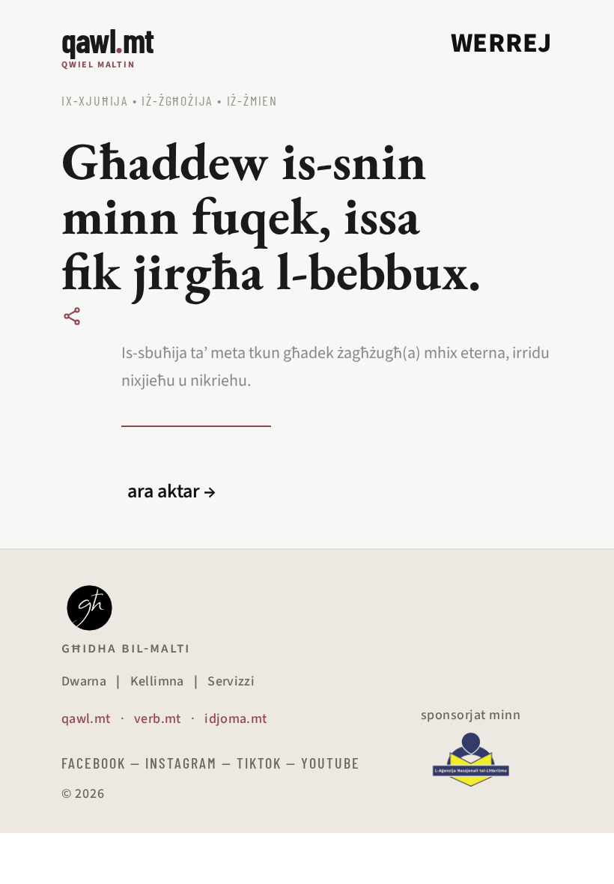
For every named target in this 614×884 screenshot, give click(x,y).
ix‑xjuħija (94, 100)
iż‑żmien (252, 100)
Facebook (93, 763)
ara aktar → (171, 491)
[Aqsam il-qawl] (71, 316)
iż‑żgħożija (177, 100)
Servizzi (231, 681)
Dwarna (83, 681)
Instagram (181, 763)
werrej (502, 43)
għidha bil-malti (125, 648)
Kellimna (157, 681)
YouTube (330, 763)
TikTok (259, 763)
